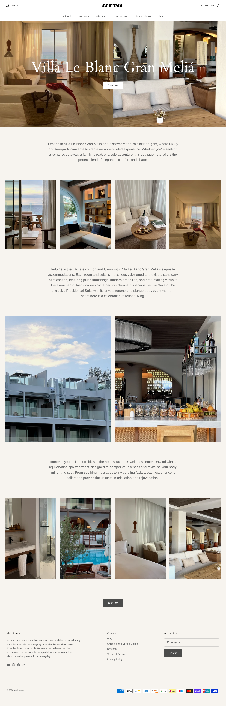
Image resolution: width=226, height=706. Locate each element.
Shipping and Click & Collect (122, 643)
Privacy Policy (115, 659)
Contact (111, 633)
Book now (113, 85)
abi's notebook (143, 16)
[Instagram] (13, 664)
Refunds (112, 648)
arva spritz (83, 16)
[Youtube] (8, 664)
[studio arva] (113, 5)
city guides (102, 16)
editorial (66, 16)
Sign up (173, 652)
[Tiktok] (23, 664)
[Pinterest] (18, 664)
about (161, 16)
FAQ (109, 638)
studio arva (121, 16)
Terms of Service (116, 654)
